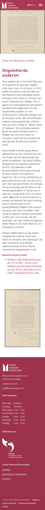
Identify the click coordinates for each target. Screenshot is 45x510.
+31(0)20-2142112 (10, 383)
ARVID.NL (36, 500)
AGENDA (6, 470)
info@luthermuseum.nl (13, 388)
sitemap (5, 506)
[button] (40, 5)
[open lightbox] (22, 318)
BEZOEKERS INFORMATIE (14, 474)
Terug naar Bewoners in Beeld (18, 60)
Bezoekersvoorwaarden (27, 503)
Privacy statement (9, 503)
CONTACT (6, 479)
